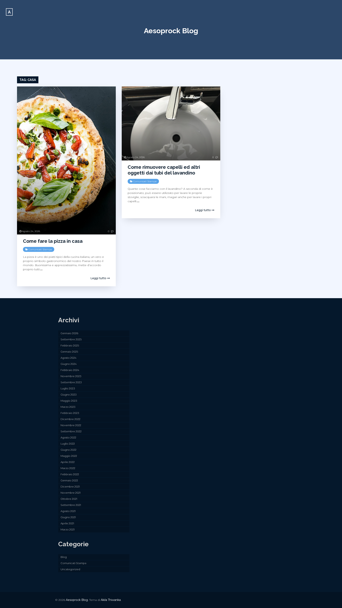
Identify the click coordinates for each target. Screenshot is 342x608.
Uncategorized (70, 569)
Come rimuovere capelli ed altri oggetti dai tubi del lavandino (164, 170)
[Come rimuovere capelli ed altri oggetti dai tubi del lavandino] (171, 123)
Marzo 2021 (68, 529)
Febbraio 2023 (70, 413)
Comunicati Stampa (40, 249)
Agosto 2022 (68, 437)
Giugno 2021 (68, 517)
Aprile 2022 (68, 462)
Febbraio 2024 (70, 370)
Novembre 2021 (71, 492)
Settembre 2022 (71, 431)
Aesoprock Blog (171, 31)
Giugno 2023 (69, 394)
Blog (64, 557)
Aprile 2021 (67, 523)
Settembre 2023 (71, 382)
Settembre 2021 (71, 505)
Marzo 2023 (68, 406)
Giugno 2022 (68, 449)
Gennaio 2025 (69, 351)
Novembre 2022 (71, 425)
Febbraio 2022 (70, 474)
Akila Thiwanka (111, 600)
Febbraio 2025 (70, 345)
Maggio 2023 (69, 400)
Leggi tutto (98, 278)
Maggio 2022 (69, 455)
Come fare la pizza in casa (53, 241)
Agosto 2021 (68, 511)
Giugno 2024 (69, 363)
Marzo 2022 (68, 468)
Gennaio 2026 (69, 333)
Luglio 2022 (68, 443)
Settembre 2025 (71, 339)
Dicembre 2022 (70, 419)
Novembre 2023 (71, 376)
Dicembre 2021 (70, 486)
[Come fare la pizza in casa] (66, 160)
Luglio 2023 (68, 388)
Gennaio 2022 (69, 480)
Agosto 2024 (68, 357)
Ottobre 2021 (69, 498)
